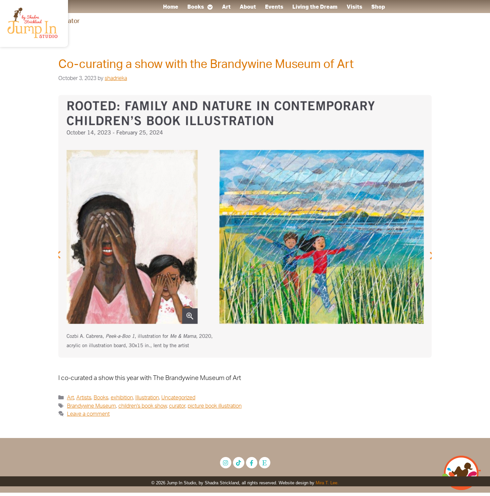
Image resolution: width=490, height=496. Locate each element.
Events (274, 7)
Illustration (147, 397)
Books (195, 7)
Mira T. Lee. (327, 482)
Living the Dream (315, 7)
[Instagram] (225, 462)
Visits (354, 7)
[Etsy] (264, 462)
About (248, 7)
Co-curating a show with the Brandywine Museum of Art (206, 64)
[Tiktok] (238, 462)
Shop (378, 7)
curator (177, 406)
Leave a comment (88, 414)
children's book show (142, 406)
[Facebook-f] (251, 462)
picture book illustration (215, 406)
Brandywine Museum (91, 406)
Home (170, 7)
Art (226, 7)
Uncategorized (178, 397)
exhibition (122, 397)
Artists (83, 397)
